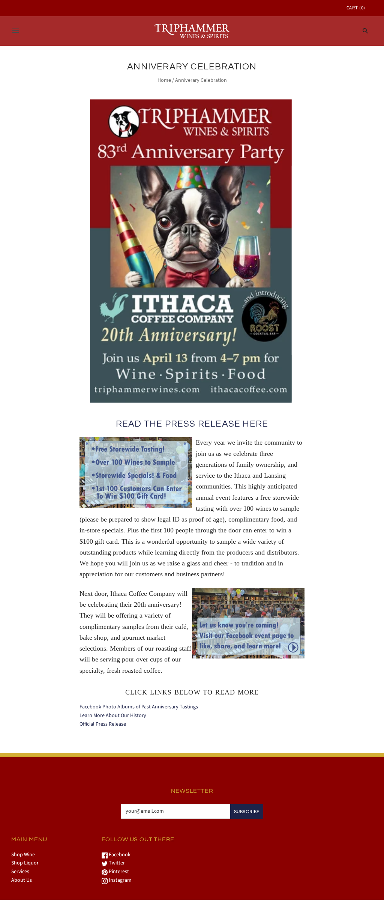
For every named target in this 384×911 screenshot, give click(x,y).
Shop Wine (23, 854)
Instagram (120, 880)
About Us (21, 880)
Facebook (119, 854)
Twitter (116, 863)
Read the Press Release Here (192, 423)
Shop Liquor (25, 863)
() (355, 8)
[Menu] (15, 30)
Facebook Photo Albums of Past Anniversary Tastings (139, 707)
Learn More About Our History (113, 715)
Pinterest (118, 871)
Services (20, 871)
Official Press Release (103, 724)
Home (164, 80)
